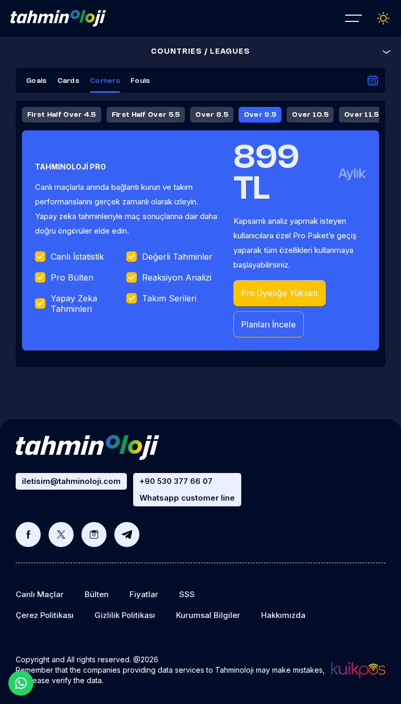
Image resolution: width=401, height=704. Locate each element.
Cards (68, 81)
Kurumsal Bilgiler (208, 615)
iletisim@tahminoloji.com (71, 481)
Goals (36, 81)
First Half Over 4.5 (61, 115)
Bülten (97, 594)
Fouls (140, 81)
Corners (105, 81)
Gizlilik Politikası (125, 615)
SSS (187, 594)
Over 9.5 (260, 115)
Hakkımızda (283, 615)
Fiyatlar (143, 594)
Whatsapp (20, 683)
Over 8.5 (211, 115)
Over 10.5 (310, 115)
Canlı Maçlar (40, 594)
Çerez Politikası (45, 615)
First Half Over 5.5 (146, 115)
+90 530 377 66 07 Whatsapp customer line (187, 489)
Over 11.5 (361, 115)
